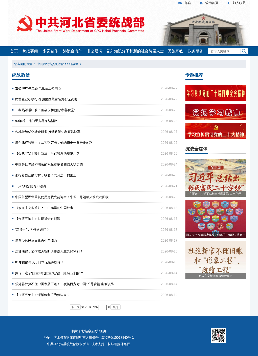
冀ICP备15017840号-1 (117, 337)
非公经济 (94, 51)
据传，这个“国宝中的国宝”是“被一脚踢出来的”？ (49, 273)
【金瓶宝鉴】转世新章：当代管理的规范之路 (47, 153)
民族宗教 (175, 51)
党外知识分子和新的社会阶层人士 (135, 51)
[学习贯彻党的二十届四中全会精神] (215, 100)
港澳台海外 (72, 51)
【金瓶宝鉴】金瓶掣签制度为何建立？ (42, 295)
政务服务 (195, 51)
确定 (115, 307)
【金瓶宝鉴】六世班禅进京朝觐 (37, 218)
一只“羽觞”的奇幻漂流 (30, 186)
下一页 (75, 307)
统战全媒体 (196, 148)
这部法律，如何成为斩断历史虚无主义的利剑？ (49, 251)
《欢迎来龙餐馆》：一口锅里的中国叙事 (44, 208)
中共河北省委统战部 (50, 64)
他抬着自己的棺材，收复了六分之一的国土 (45, 175)
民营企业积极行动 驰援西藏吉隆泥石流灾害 (46, 99)
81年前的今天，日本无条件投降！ (39, 262)
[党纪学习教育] (215, 119)
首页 (14, 51)
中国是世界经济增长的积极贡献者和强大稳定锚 (49, 164)
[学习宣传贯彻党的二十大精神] (215, 138)
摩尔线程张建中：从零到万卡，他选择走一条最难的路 (54, 142)
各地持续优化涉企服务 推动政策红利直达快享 (47, 132)
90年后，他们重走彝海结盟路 (36, 121)
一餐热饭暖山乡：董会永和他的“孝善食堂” (45, 110)
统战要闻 (30, 51)
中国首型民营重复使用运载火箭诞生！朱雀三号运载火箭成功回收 (62, 197)
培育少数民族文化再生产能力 (36, 240)
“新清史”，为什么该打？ (32, 229)
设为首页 (211, 3)
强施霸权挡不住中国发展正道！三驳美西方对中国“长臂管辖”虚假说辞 (64, 284)
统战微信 (75, 64)
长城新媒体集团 (119, 344)
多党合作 (50, 51)
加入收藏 (239, 3)
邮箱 (187, 3)
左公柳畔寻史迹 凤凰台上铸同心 (38, 88)
